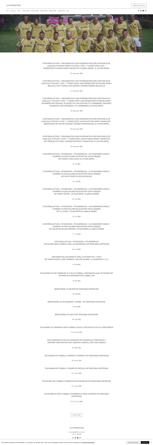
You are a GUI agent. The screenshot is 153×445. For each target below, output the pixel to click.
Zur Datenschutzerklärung (88, 442)
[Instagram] (141, 11)
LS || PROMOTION (13, 5)
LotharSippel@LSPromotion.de (77, 432)
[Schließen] (151, 442)
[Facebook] (138, 11)
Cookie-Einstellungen (133, 442)
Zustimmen (145, 442)
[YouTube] (143, 11)
